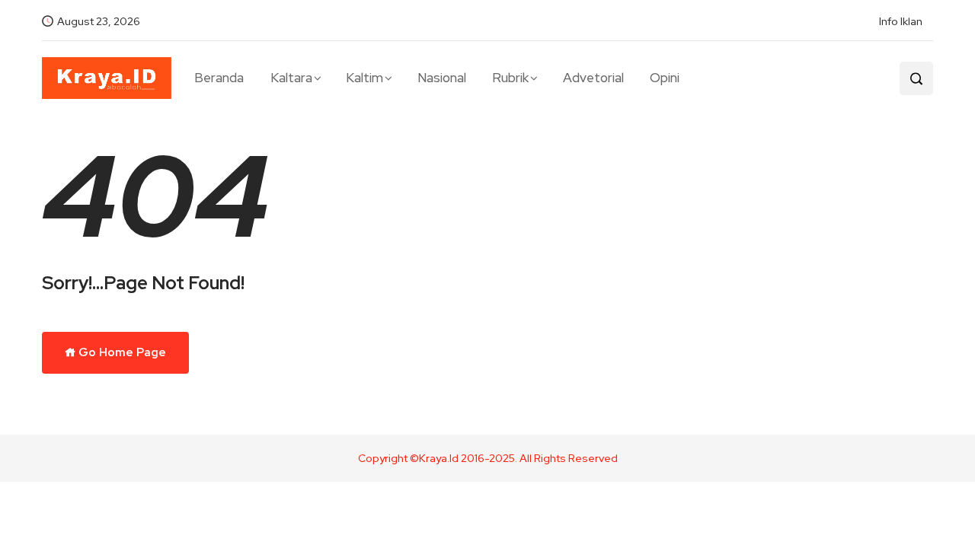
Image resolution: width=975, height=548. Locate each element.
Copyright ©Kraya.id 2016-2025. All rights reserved (488, 458)
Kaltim (364, 77)
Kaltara (291, 77)
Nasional (441, 77)
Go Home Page (121, 352)
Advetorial (593, 77)
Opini (664, 77)
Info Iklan (900, 21)
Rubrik (510, 77)
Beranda (219, 77)
